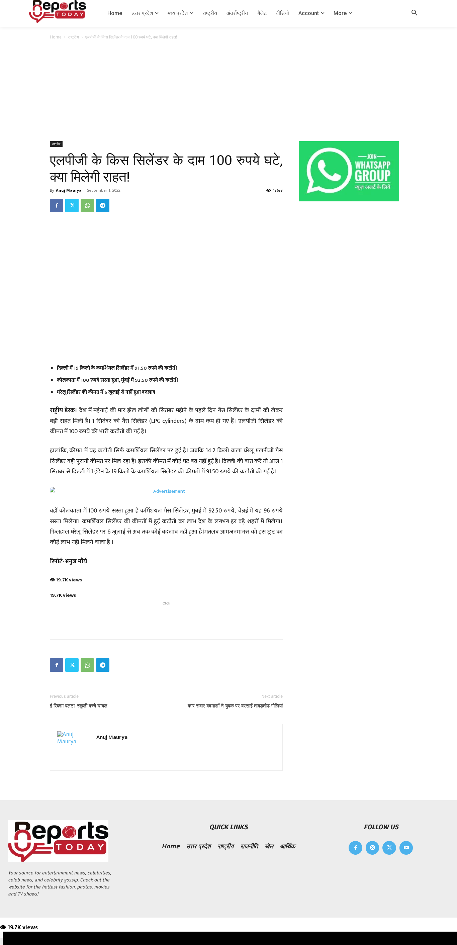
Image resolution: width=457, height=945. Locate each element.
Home (56, 37)
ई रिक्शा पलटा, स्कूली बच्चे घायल (78, 706)
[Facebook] (56, 205)
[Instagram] (372, 848)
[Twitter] (72, 205)
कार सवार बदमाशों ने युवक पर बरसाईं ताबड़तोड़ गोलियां (235, 706)
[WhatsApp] (87, 205)
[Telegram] (102, 205)
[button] (414, 13)
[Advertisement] (228, 91)
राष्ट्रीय (73, 37)
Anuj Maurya (69, 190)
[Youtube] (406, 848)
